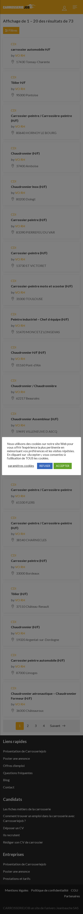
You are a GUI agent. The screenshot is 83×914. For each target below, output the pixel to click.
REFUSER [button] (44, 465)
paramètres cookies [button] (21, 465)
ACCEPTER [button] (62, 465)
